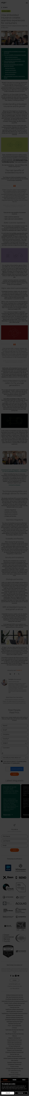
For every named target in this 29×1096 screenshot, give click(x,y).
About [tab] (23, 1079)
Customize (20, 1093)
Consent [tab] (5, 1079)
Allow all (8, 1093)
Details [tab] (14, 1079)
